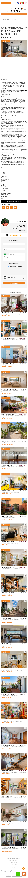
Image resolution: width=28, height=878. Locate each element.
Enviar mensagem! (14, 283)
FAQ (8, 875)
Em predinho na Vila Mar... (7, 363)
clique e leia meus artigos (15, 235)
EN (18, 2)
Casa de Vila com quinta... (7, 516)
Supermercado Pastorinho (6, 112)
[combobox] (6, 254)
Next (25, 58)
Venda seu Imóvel (14, 13)
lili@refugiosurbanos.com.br (18, 228)
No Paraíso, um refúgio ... (7, 771)
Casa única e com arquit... (7, 592)
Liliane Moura (21, 221)
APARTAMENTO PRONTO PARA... (8, 542)
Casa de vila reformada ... (7, 796)
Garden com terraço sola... (8, 440)
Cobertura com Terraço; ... (8, 694)
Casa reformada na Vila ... (8, 847)
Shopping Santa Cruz (9, 116)
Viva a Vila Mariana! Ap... (7, 720)
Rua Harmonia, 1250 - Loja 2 (14, 860)
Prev (3, 58)
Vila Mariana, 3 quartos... (7, 643)
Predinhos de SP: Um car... (7, 312)
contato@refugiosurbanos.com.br (14, 858)
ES (20, 2)
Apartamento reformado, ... (8, 338)
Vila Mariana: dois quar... (7, 567)
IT (23, 2)
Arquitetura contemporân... (8, 389)
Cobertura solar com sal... (8, 745)
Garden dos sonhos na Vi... (8, 618)
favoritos (15, 201)
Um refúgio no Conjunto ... (8, 669)
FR (25, 2)
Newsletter (6, 2)
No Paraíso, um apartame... (8, 821)
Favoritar (25, 295)
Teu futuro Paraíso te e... (7, 465)
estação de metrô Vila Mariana (18, 103)
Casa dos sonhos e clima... (8, 414)
